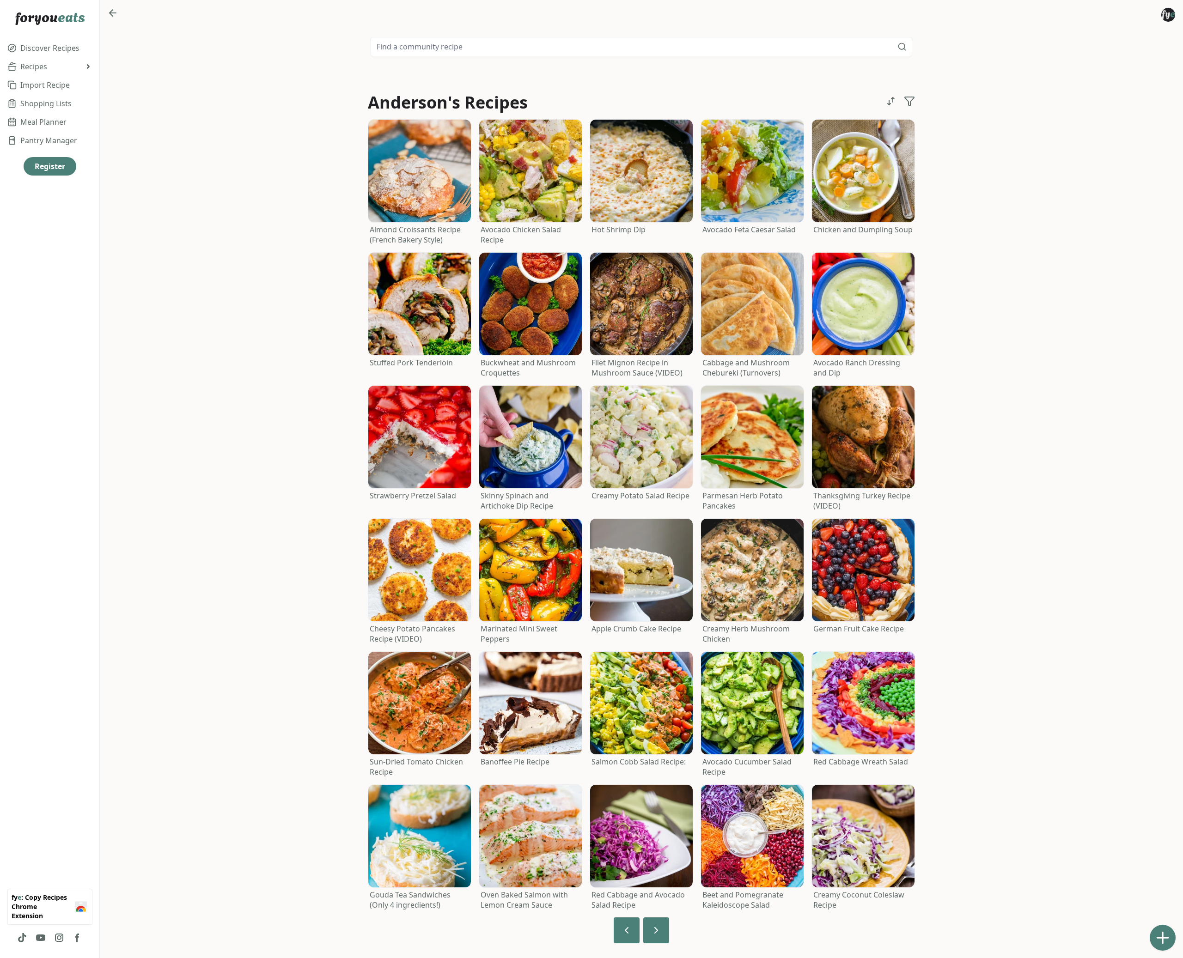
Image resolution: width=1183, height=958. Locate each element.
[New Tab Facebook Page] (77, 937)
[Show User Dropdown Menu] (1168, 14)
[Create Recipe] (1163, 938)
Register (50, 166)
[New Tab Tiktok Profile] (22, 937)
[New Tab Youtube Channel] (40, 937)
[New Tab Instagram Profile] (59, 937)
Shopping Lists (46, 103)
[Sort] (890, 101)
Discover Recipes (49, 48)
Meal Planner (43, 122)
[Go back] (113, 13)
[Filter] (909, 101)
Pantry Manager (48, 140)
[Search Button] (902, 46)
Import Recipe (45, 85)
